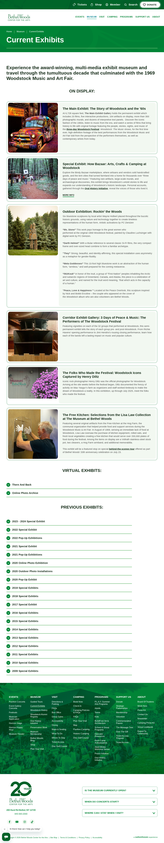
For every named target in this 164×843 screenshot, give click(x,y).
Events (79, 17)
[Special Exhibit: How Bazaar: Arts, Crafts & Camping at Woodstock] (33, 178)
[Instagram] (25, 822)
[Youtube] (17, 822)
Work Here (142, 706)
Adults (97, 708)
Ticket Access (58, 742)
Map (75, 725)
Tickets (82, 4)
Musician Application (14, 718)
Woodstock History (38, 710)
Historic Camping (81, 734)
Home (9, 31)
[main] (82, 341)
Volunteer (120, 717)
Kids (97, 717)
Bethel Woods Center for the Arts (19, 17)
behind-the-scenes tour (122, 449)
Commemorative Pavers (123, 722)
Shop (98, 4)
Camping (112, 17)
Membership (121, 712)
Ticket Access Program (122, 737)
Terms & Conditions (68, 837)
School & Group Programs (102, 728)
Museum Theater (16, 734)
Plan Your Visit (37, 749)
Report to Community (142, 732)
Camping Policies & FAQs (81, 711)
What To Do (57, 734)
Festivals (13, 712)
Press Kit (141, 710)
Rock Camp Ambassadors (101, 741)
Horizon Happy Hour (16, 728)
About (156, 17)
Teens (97, 712)
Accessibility (57, 721)
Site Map (53, 837)
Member (115, 4)
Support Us (142, 17)
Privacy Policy (84, 837)
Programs (126, 17)
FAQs (54, 708)
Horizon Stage (15, 723)
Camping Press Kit (146, 723)
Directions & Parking (57, 703)
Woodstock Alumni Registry (38, 715)
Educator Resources (100, 735)
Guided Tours (36, 702)
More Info (68, 195)
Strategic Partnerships (122, 707)
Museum (92, 17)
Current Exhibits (37, 706)
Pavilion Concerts (17, 702)
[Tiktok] (32, 822)
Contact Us (142, 714)
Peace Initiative (102, 753)
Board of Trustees (145, 702)
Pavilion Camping (81, 729)
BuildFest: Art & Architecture (102, 722)
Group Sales (57, 717)
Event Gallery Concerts (15, 707)
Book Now (78, 702)
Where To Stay (58, 738)
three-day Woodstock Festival (82, 129)
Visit (102, 17)
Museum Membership (36, 733)
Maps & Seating (59, 729)
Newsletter (142, 719)
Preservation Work (38, 727)
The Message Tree (124, 727)
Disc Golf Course (59, 746)
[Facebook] (9, 822)
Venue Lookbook (145, 727)
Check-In (77, 706)
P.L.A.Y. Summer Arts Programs (102, 703)
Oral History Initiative (35, 722)
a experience (146, 837)
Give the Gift (122, 732)
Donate (152, 4)
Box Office (56, 712)
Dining (55, 725)
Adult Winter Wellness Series (102, 748)
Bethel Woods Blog (36, 739)
